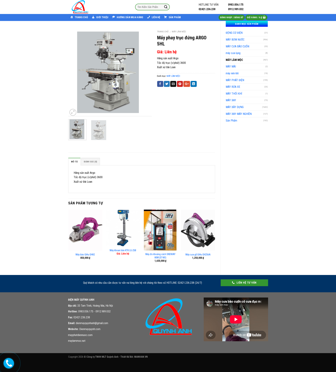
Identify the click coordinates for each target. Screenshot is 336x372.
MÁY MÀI (231, 66)
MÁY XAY (231, 100)
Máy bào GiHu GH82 (85, 254)
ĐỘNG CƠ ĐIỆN (234, 32)
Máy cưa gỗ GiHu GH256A (198, 254)
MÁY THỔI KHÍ (234, 93)
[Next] (145, 72)
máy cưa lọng (233, 53)
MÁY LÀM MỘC (234, 60)
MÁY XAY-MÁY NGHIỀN (239, 114)
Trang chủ (163, 31)
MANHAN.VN (141, 356)
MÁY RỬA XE (233, 86)
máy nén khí (232, 73)
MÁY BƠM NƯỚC (235, 39)
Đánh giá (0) (90, 161)
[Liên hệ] (8, 363)
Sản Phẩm (231, 120)
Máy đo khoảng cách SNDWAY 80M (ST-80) (160, 256)
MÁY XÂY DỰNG (235, 107)
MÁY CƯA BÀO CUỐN (237, 46)
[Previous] (74, 72)
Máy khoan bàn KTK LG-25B (123, 250)
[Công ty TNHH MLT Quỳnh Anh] (85, 7)
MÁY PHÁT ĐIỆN (235, 80)
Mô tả (74, 161)
